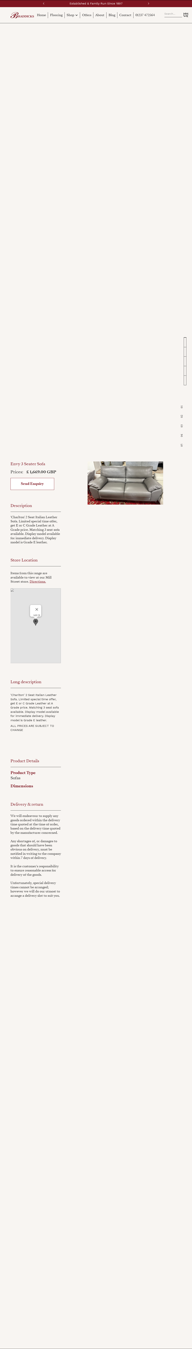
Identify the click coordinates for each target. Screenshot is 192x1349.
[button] (43, 3)
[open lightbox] (125, 483)
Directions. (38, 581)
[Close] (36, 609)
